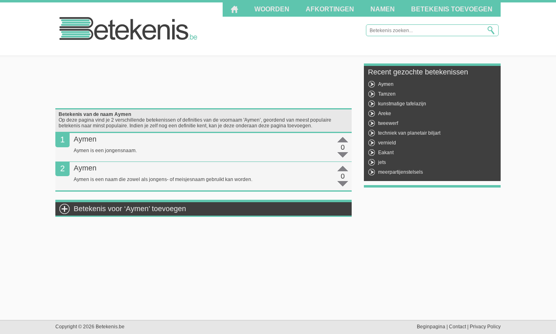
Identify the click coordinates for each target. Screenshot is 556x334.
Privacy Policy (485, 327)
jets (382, 162)
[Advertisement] (203, 81)
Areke (384, 113)
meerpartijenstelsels (400, 172)
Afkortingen (330, 9)
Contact (457, 327)
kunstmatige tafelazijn (402, 104)
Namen (382, 9)
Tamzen (387, 94)
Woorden (271, 9)
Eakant (386, 152)
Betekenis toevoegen (452, 9)
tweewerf (388, 123)
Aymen (386, 84)
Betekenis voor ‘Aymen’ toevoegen (130, 209)
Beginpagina (431, 327)
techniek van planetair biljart (409, 133)
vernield (387, 143)
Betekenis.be (128, 28)
